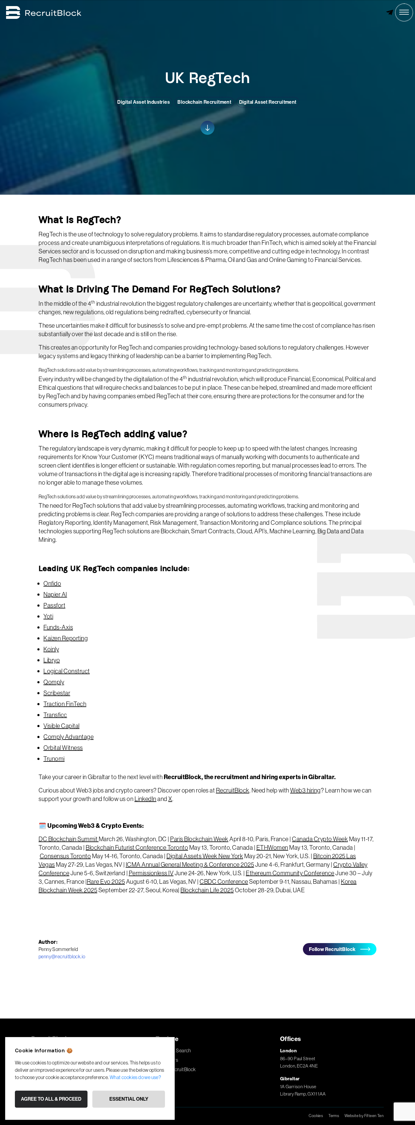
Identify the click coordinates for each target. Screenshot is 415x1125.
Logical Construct (66, 671)
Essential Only (128, 1099)
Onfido (52, 583)
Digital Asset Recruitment (268, 102)
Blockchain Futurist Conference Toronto (137, 847)
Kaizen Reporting (65, 638)
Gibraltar (290, 1078)
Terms (333, 1115)
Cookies (316, 1115)
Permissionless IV (151, 873)
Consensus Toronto (65, 856)
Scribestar (56, 693)
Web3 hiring (305, 790)
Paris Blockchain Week (199, 839)
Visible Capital (61, 726)
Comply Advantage (68, 736)
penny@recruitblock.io (62, 956)
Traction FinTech (64, 704)
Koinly (51, 649)
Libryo (51, 660)
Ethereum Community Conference (290, 873)
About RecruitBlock (176, 1069)
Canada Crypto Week (320, 839)
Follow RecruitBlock (332, 949)
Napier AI (55, 594)
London (288, 1051)
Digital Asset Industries (143, 102)
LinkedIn (145, 799)
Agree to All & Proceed (51, 1099)
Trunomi (54, 758)
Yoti (48, 616)
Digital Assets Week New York (204, 856)
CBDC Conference (224, 881)
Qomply (53, 682)
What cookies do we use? (135, 1077)
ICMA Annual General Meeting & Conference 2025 (190, 864)
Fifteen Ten (374, 1115)
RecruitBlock (232, 790)
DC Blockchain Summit (69, 839)
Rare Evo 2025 (106, 881)
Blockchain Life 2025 (207, 890)
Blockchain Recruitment (204, 102)
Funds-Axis (58, 627)
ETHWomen (272, 847)
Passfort (54, 605)
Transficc (55, 715)
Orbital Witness (63, 747)
